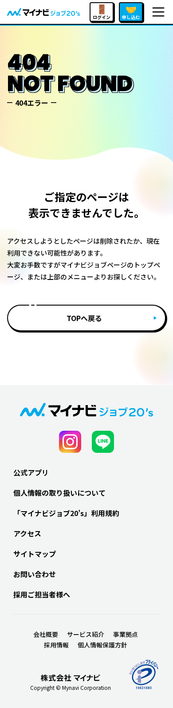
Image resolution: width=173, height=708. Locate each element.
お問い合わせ (34, 574)
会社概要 (45, 634)
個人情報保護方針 (102, 644)
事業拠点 (125, 634)
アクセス (27, 533)
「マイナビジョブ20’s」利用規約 (66, 513)
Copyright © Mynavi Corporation (70, 687)
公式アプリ (31, 472)
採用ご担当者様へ (41, 594)
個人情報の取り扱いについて (59, 492)
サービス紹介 (85, 634)
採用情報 (56, 644)
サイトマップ (34, 553)
